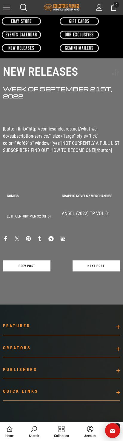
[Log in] (99, 7)
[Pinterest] (28, 238)
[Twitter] (17, 238)
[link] (34, 431)
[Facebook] (5, 238)
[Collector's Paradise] (21, 21)
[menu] (6, 7)
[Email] (62, 238)
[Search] (23, 7)
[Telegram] (51, 238)
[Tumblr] (39, 238)
